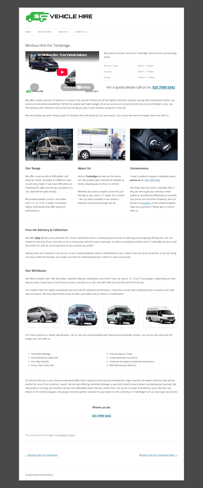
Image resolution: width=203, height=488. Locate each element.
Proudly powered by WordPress (39, 474)
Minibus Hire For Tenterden (41, 455)
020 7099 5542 (163, 87)
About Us (63, 31)
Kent (51, 435)
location (146, 202)
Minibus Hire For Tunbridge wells (158, 455)
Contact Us (81, 31)
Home (28, 31)
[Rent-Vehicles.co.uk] (60, 17)
